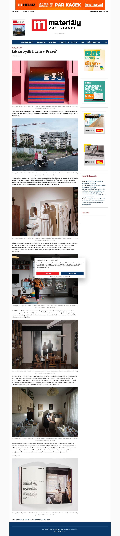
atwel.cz (64, 531)
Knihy (13, 48)
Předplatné (28, 12)
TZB (82, 42)
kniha (48, 519)
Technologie (64, 42)
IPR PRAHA (28, 519)
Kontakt (16, 12)
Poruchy (74, 42)
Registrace (103, 12)
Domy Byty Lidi (20, 519)
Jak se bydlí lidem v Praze (39, 519)
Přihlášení (94, 12)
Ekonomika (41, 42)
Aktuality (19, 48)
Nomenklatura (27, 42)
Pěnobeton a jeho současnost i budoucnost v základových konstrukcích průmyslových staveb (93, 191)
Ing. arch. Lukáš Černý (88, 189)
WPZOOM (75, 529)
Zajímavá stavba (93, 42)
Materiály (52, 42)
